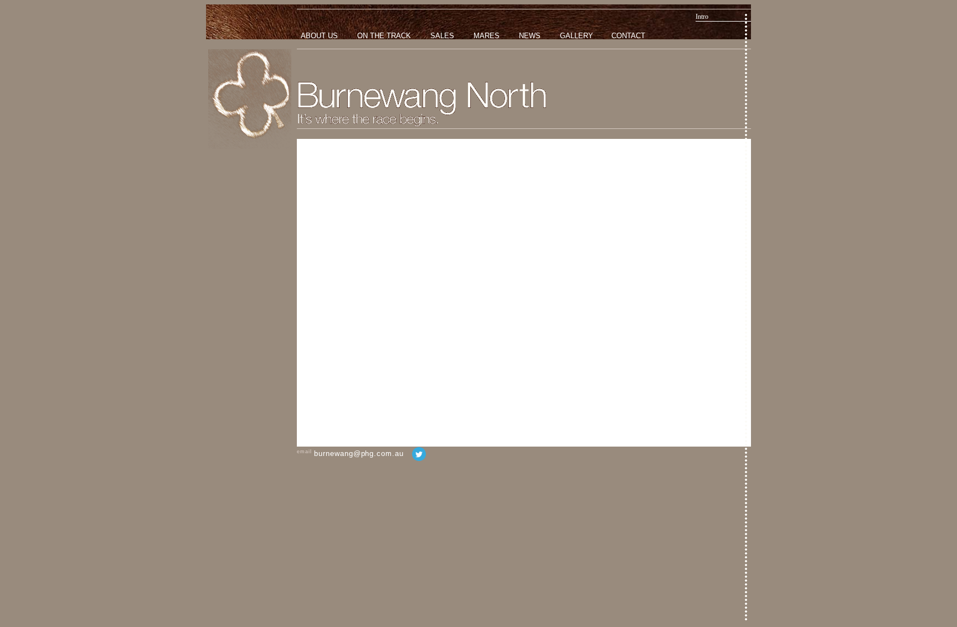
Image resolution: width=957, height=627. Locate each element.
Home (249, 99)
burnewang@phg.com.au (358, 453)
